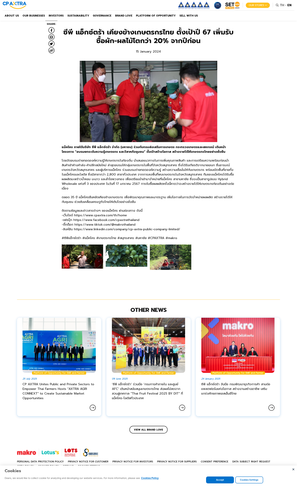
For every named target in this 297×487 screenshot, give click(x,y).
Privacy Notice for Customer (88, 461)
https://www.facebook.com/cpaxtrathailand (106, 219)
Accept (220, 479)
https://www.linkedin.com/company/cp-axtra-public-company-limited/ (127, 229)
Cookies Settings (249, 479)
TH (282, 5)
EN (289, 5)
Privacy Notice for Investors (132, 461)
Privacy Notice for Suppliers (177, 461)
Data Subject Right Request (251, 461)
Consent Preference (214, 461)
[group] (82, 257)
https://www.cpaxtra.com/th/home (100, 215)
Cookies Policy (150, 477)
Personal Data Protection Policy (40, 461)
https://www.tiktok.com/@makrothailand (104, 224)
